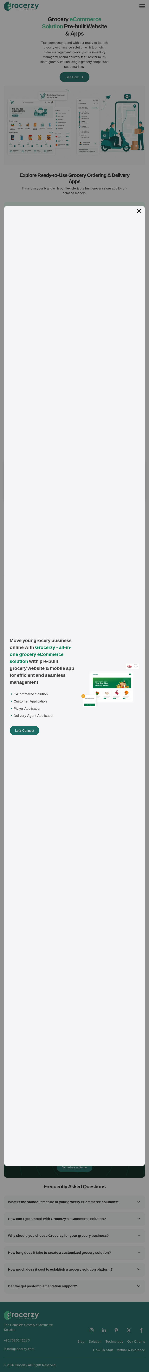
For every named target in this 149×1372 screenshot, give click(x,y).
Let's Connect (24, 730)
